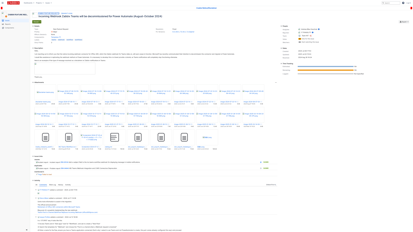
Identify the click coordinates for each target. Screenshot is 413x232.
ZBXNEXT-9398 (66, 13)
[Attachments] (33, 82)
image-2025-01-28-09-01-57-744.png (137, 124)
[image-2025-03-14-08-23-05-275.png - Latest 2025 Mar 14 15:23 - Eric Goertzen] (253, 115)
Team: (285, 36)
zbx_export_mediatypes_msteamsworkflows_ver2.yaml (137, 147)
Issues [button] (47, 3)
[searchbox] (391, 2)
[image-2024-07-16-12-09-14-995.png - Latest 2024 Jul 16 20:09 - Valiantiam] (91, 92)
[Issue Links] (33, 156)
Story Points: (38, 42)
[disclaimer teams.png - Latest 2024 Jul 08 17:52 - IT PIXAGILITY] (45, 92)
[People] (281, 26)
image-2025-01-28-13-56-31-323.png (184, 124)
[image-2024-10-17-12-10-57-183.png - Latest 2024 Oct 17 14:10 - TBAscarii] (68, 115)
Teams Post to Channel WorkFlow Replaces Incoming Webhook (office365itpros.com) (68, 212)
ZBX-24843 (65, 168)
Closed (266, 162)
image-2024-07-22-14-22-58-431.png (230, 102)
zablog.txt (108, 147)
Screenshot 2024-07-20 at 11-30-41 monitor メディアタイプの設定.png (91, 147)
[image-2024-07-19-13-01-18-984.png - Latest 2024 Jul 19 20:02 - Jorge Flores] (161, 92)
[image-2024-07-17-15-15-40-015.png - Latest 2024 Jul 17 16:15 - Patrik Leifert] (114, 92)
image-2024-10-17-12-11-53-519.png (91, 124)
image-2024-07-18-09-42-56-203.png (137, 102)
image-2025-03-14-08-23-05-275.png (253, 124)
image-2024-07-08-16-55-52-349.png (68, 102)
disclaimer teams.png (43, 102)
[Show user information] (319, 29)
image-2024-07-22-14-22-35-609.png (207, 102)
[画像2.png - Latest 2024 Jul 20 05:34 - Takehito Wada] (207, 137)
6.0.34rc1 (176, 32)
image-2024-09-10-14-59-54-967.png (45, 124)
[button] (2, 3)
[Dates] (281, 48)
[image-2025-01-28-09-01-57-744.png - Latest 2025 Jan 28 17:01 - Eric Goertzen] (138, 115)
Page (40, 174)
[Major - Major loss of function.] (52, 32)
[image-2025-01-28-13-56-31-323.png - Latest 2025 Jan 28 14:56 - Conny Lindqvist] (184, 115)
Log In (408, 3)
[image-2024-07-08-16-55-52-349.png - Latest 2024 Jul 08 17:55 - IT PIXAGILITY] (68, 92)
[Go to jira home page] (13, 3)
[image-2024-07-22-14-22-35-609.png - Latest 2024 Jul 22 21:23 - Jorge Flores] (207, 92)
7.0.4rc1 (183, 32)
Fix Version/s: (160, 32)
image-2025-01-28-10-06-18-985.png (160, 124)
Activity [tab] (68, 185)
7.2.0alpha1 (190, 32)
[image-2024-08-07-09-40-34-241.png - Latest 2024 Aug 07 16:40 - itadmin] (253, 92)
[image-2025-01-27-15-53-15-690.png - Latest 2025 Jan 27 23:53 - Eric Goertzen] (114, 115)
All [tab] (36, 185)
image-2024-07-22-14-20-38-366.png (184, 102)
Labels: (36, 40)
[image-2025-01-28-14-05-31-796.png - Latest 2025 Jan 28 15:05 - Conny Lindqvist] (230, 115)
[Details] (33, 26)
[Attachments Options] (275, 82)
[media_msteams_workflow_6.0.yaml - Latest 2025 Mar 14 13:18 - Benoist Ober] (45, 137)
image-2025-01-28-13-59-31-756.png (207, 124)
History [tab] (60, 185)
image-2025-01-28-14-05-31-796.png (230, 124)
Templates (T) (56, 37)
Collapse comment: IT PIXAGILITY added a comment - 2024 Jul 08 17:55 (36, 190)
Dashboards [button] (28, 3)
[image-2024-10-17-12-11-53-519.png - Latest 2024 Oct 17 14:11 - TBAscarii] (91, 115)
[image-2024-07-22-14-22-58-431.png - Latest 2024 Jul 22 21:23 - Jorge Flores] (230, 92)
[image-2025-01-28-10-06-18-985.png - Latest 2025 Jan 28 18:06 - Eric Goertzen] (161, 115)
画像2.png (200, 147)
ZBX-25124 (64, 162)
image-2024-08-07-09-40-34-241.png (253, 102)
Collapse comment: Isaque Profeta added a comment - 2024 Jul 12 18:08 (36, 217)
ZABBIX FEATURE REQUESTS (49, 13)
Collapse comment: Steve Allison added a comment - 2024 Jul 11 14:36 (36, 198)
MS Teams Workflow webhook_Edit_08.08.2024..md (68, 147)
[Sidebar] (26, 229)
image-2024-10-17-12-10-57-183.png (68, 124)
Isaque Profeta (45, 217)
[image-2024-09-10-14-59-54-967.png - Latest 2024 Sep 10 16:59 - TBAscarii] (45, 115)
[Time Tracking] (281, 63)
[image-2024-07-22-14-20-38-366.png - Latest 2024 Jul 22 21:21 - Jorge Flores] (184, 92)
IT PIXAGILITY (45, 190)
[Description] (33, 48)
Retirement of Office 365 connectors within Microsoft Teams (59, 207)
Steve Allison (44, 198)
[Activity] (33, 180)
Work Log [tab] (52, 185)
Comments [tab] (43, 185)
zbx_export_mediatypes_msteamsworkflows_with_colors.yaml (160, 147)
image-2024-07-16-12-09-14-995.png (91, 102)
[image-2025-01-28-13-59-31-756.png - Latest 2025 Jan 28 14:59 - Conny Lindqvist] (207, 115)
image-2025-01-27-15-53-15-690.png (114, 124)
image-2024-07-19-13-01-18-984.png (160, 102)
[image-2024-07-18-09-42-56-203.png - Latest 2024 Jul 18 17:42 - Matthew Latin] (138, 92)
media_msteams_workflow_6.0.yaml (45, 147)
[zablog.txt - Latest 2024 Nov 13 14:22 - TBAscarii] (114, 137)
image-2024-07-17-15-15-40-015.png (114, 102)
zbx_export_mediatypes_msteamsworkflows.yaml (184, 147)
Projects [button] (39, 3)
